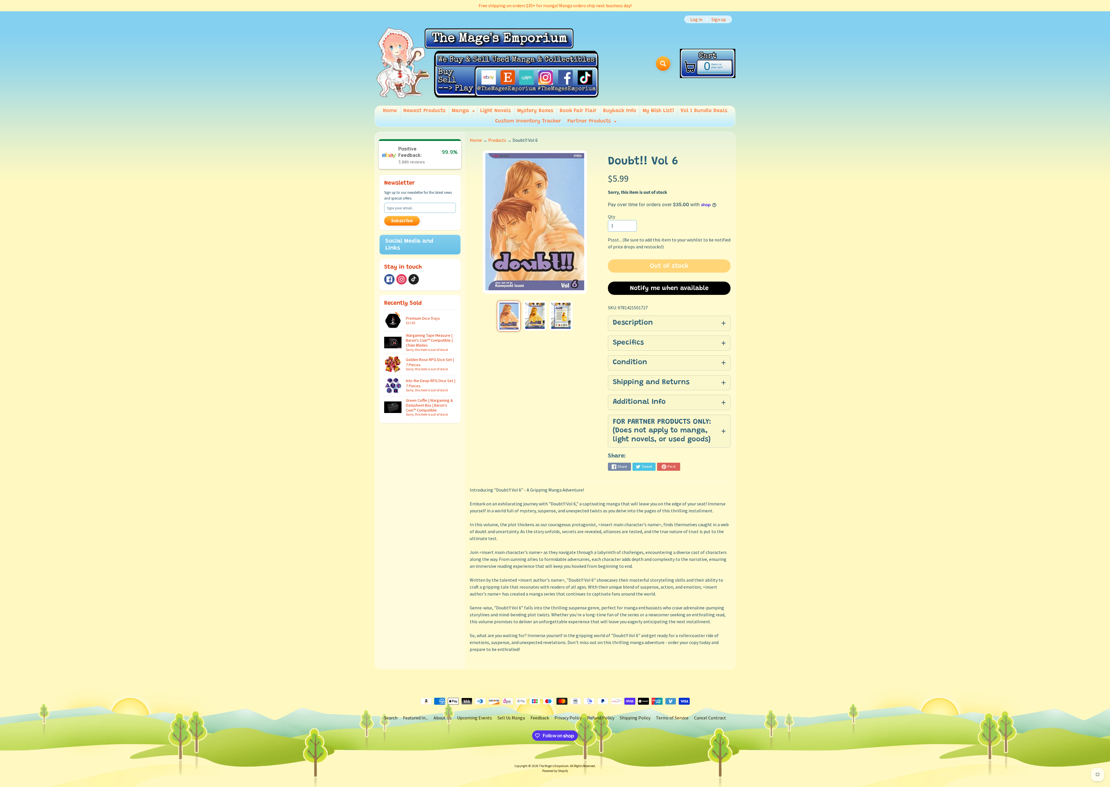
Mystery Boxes (535, 111)
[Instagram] (401, 279)
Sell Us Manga (511, 718)
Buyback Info (619, 111)
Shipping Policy (635, 718)
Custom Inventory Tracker (528, 121)
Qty (611, 216)
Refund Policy (600, 718)
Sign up (718, 19)
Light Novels (495, 111)
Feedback (539, 718)
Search (390, 718)
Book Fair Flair (578, 111)
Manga (464, 112)
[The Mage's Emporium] (488, 63)
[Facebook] (389, 279)
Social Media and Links (409, 244)
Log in (696, 19)
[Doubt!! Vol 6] (508, 316)
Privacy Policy (568, 718)
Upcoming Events (474, 718)
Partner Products (592, 123)
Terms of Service (672, 718)
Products (497, 140)
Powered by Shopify (555, 771)
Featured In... (415, 718)
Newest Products (424, 111)
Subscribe (402, 221)
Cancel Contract (710, 718)
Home (390, 111)
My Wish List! (658, 111)
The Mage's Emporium (554, 766)
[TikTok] (413, 279)
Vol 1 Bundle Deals (703, 111)
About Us (443, 718)
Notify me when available (669, 288)
